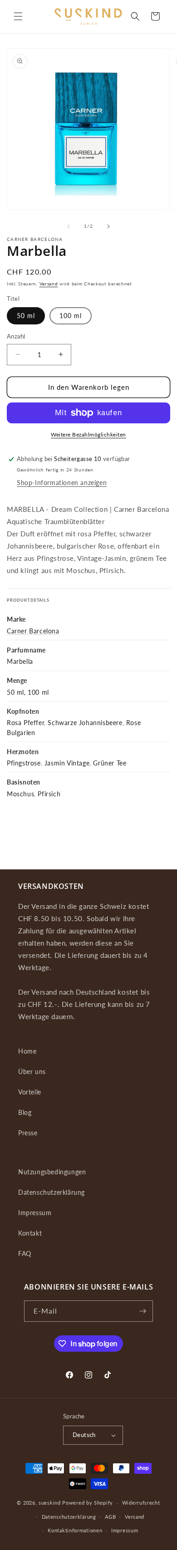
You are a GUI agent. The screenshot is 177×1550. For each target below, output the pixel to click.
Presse (28, 1133)
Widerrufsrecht (141, 1503)
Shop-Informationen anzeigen (62, 482)
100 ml (70, 315)
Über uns (32, 1071)
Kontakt (30, 1233)
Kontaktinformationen (75, 1530)
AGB (110, 1517)
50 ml (26, 315)
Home (27, 1051)
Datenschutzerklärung (51, 1192)
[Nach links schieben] (69, 226)
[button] (18, 16)
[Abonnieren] (142, 1311)
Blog (24, 1112)
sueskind (50, 1503)
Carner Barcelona (33, 631)
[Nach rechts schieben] (108, 226)
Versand (48, 283)
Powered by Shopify (87, 1503)
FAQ (24, 1253)
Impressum (34, 1212)
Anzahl (16, 336)
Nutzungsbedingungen (52, 1172)
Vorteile (29, 1092)
